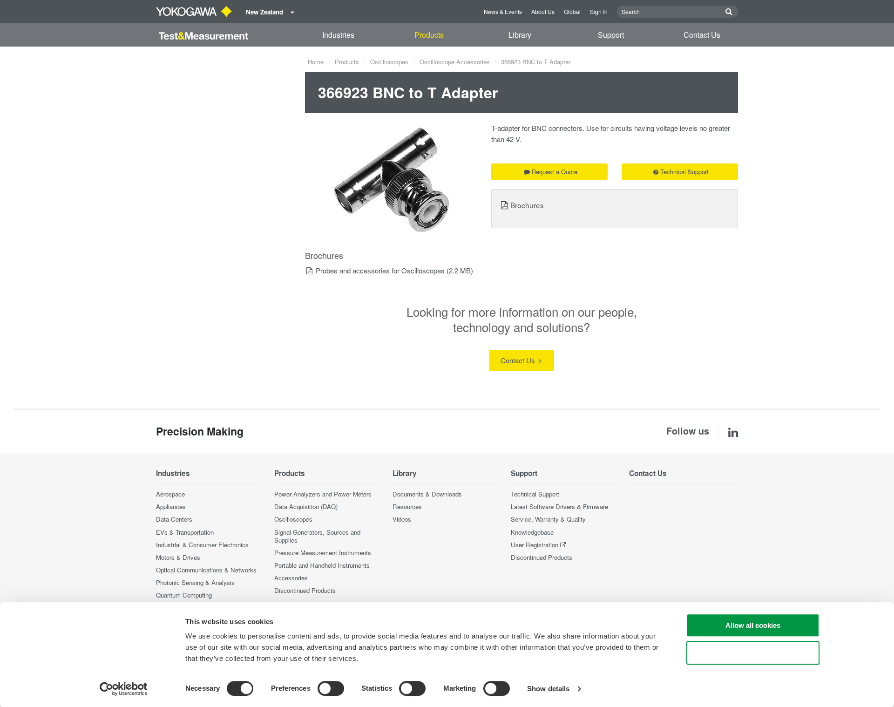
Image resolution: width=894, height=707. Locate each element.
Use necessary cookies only (753, 653)
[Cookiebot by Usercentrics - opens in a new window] (123, 689)
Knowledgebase (532, 532)
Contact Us (702, 34)
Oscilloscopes (389, 61)
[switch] (331, 688)
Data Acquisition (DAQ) (306, 506)
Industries (338, 34)
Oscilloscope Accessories (455, 61)
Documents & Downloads (427, 493)
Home (316, 61)
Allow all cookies (752, 625)
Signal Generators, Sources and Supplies (317, 536)
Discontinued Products (305, 590)
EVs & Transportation (185, 532)
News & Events (503, 11)
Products (429, 34)
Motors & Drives (178, 557)
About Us (543, 11)
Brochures (527, 205)
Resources (407, 506)
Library (519, 34)
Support (611, 34)
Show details (548, 689)
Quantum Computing (184, 595)
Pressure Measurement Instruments (322, 552)
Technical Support (684, 171)
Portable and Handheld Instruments (322, 565)
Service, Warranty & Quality (548, 519)
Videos (402, 519)
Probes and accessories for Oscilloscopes (380, 270)
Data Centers (174, 519)
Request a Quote (554, 171)
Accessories (291, 577)
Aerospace (170, 493)
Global (572, 11)
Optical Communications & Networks (206, 569)
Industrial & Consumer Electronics (202, 544)
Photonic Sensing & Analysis (195, 582)
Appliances (171, 506)
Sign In (599, 11)
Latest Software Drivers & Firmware (559, 506)
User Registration (534, 544)
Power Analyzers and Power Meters (323, 493)
